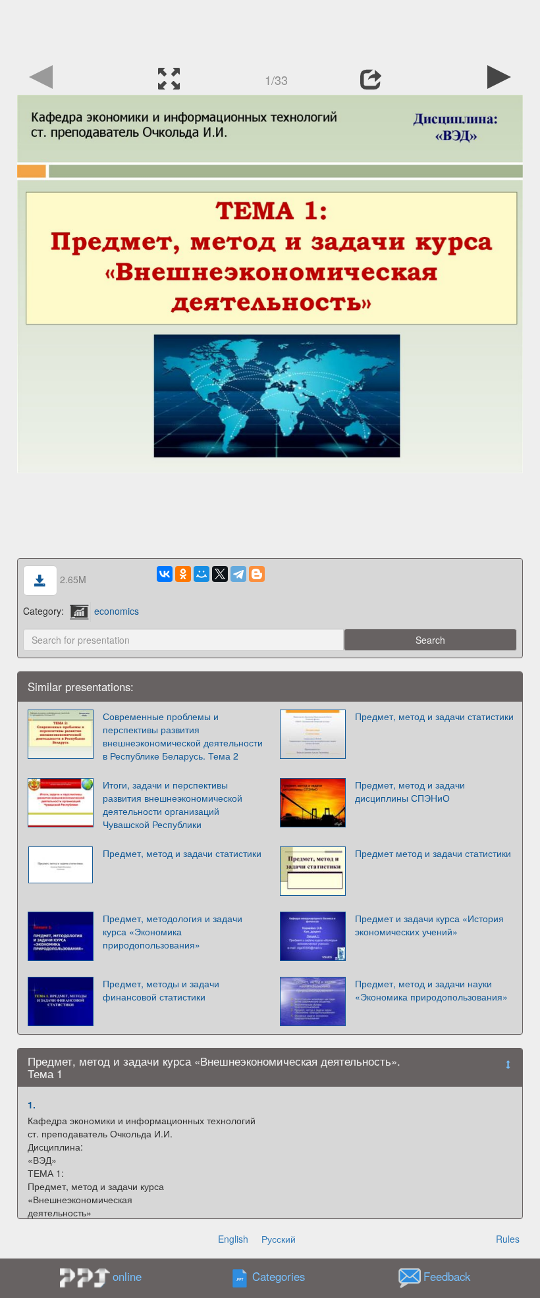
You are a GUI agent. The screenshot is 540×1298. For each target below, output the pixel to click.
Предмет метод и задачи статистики (433, 853)
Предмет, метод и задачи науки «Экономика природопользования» (431, 990)
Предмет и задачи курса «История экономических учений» (429, 925)
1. (32, 1104)
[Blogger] (257, 574)
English (233, 1238)
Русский (278, 1238)
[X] (220, 574)
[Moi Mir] (201, 574)
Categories (278, 1277)
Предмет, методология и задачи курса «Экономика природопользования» (172, 931)
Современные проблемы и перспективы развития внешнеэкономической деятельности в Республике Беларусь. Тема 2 (183, 736)
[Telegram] (238, 574)
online (127, 1276)
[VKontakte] (165, 574)
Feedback (446, 1277)
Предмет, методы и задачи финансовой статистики (161, 990)
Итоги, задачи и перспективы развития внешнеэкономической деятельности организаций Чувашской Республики (172, 804)
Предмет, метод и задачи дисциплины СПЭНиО (410, 791)
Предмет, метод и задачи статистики (434, 716)
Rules (508, 1238)
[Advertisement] (270, 29)
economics (116, 610)
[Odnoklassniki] (183, 574)
